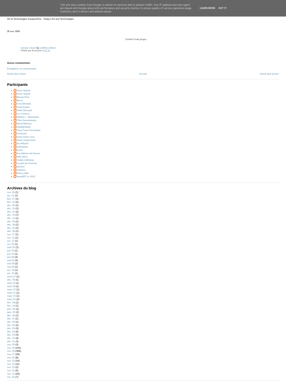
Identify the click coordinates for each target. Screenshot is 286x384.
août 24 (11, 283)
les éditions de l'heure (28, 153)
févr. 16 (11, 305)
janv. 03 (11, 312)
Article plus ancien (269, 73)
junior (20, 150)
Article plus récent (16, 73)
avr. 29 (10, 270)
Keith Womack (24, 110)
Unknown (22, 133)
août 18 (11, 286)
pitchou (21, 166)
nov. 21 (11, 373)
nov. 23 (11, 367)
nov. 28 (11, 351)
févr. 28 (11, 302)
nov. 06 (11, 192)
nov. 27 (11, 234)
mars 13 (11, 296)
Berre (20, 100)
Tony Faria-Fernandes (28, 130)
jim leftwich (22, 143)
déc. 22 (11, 228)
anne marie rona (25, 136)
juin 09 (10, 257)
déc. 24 (11, 208)
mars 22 (11, 289)
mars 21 (11, 292)
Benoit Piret (23, 97)
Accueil (143, 73)
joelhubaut (22, 146)
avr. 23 (10, 273)
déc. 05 (11, 328)
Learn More (207, 8)
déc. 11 (11, 318)
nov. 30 (11, 344)
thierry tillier (23, 173)
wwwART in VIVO (26, 176)
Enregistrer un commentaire (21, 68)
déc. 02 (11, 338)
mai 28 (10, 263)
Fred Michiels (24, 103)
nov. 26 (11, 357)
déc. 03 (11, 334)
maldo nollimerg (25, 160)
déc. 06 (11, 231)
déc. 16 (11, 214)
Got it (223, 8)
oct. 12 (10, 240)
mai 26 (10, 266)
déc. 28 (11, 205)
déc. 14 (11, 218)
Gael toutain (23, 107)
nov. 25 (11, 360)
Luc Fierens (23, 113)
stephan (21, 170)
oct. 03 (10, 244)
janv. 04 (11, 309)
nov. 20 (11, 377)
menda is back (28, 47)
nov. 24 (11, 364)
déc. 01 (11, 341)
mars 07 (11, 276)
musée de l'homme (27, 163)
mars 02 (11, 299)
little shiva (22, 156)
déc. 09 (11, 221)
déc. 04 (11, 279)
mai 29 (10, 260)
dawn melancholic (26, 140)
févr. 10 (11, 202)
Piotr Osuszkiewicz (27, 120)
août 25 (11, 247)
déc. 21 (11, 211)
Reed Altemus (24, 123)
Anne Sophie (23, 90)
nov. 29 (11, 347)
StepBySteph (24, 127)
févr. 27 (11, 198)
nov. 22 (11, 370)
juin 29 (10, 250)
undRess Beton (48, 47)
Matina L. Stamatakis (28, 117)
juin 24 (10, 254)
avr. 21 (10, 195)
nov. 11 (11, 237)
